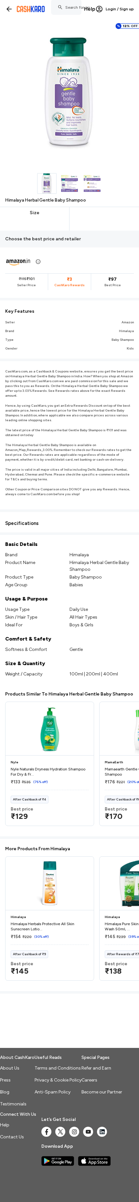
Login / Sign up (120, 9)
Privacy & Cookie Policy (58, 1080)
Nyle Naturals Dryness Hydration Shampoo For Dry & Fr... (48, 772)
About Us (9, 1068)
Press (5, 1080)
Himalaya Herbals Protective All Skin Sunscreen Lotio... (42, 926)
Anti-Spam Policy (52, 1092)
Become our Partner (101, 1092)
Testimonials (13, 1104)
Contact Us (12, 1137)
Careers (89, 1080)
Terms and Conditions (58, 1068)
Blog (4, 1092)
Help (89, 9)
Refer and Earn (96, 1068)
